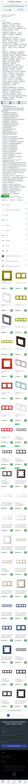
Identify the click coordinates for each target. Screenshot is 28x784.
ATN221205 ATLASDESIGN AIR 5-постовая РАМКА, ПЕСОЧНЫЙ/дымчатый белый (21, 548)
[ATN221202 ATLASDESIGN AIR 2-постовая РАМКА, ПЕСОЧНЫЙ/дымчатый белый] (7, 583)
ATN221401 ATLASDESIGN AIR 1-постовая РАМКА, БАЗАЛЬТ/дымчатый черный (21, 482)
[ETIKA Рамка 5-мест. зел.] (7, 341)
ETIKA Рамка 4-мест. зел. (20, 326)
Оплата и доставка (6, 756)
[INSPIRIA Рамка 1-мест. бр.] (21, 341)
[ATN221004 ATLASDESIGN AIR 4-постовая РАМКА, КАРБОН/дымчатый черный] (7, 671)
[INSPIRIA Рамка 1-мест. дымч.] (7, 319)
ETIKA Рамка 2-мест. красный (5, 393)
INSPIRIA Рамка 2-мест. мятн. (20, 393)
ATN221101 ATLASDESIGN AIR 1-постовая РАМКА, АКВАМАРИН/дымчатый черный (7, 658)
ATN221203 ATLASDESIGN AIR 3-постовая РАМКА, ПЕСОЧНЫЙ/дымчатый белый (21, 570)
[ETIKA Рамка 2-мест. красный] (7, 385)
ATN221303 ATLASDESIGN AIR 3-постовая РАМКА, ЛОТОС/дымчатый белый (7, 526)
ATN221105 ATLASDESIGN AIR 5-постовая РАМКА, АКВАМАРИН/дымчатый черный (7, 614)
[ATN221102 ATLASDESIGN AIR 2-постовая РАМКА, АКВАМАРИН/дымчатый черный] (21, 627)
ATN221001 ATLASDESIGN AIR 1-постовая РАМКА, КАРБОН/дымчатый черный (21, 702)
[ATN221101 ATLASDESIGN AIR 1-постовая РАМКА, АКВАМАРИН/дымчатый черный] (7, 649)
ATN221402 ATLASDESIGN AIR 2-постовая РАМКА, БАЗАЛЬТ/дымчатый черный (5, 483)
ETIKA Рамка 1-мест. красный (5, 371)
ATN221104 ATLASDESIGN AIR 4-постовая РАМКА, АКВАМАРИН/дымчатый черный (21, 614)
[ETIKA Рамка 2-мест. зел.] (21, 275)
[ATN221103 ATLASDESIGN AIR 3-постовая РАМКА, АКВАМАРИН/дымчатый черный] (7, 627)
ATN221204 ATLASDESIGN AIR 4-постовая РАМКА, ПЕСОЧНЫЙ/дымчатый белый (6, 571)
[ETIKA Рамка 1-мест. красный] (7, 363)
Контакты (3, 761)
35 (19, 715)
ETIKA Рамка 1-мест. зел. (6, 282)
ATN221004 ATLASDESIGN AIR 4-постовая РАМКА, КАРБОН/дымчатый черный (5, 681)
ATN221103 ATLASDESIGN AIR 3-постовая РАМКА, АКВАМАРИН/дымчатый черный (7, 636)
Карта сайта (14, 776)
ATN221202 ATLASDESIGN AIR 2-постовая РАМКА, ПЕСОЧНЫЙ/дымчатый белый (7, 592)
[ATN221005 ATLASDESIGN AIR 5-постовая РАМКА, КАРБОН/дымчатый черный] (21, 649)
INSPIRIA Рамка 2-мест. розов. (20, 371)
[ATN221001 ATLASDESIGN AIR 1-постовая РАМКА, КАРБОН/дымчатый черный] (21, 693)
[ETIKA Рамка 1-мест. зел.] (7, 275)
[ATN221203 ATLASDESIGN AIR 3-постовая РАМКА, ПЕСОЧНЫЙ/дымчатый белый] (21, 561)
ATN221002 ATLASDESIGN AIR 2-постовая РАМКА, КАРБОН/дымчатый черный (5, 703)
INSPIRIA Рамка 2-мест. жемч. (20, 415)
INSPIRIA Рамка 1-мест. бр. (21, 348)
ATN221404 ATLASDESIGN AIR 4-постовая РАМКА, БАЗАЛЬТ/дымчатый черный (5, 461)
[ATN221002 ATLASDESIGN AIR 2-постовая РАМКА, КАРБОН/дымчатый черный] (7, 693)
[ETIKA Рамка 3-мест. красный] (7, 407)
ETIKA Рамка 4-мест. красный (5, 437)
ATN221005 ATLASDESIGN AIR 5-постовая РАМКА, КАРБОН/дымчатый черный (19, 659)
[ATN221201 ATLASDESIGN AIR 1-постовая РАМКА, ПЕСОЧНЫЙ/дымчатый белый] (21, 583)
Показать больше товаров (14, 710)
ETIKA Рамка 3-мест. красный (5, 415)
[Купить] (11, 288)
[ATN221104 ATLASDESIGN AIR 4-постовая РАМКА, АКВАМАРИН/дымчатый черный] (21, 605)
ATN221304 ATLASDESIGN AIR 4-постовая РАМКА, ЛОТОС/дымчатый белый (20, 504)
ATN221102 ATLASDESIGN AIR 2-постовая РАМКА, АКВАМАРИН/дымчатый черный (21, 636)
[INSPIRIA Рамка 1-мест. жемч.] (7, 297)
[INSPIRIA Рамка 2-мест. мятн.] (21, 385)
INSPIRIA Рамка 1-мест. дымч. (6, 327)
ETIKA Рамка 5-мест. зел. (6, 348)
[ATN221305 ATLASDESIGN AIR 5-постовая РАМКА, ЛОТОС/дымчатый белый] (7, 495)
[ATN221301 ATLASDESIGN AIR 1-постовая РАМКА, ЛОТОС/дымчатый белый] (7, 539)
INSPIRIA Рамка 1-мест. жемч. (6, 305)
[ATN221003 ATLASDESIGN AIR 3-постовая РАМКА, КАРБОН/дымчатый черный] (21, 671)
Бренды (3, 752)
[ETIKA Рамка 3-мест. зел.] (21, 297)
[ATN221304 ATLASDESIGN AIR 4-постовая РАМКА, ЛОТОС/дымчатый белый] (21, 495)
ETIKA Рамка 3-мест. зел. (20, 304)
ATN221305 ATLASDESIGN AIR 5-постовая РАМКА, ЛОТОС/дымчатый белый (7, 504)
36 (22, 715)
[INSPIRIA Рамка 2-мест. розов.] (21, 363)
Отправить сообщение (14, 746)
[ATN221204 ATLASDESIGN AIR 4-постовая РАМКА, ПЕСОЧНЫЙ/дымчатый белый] (7, 561)
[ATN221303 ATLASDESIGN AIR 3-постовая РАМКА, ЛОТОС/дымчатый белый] (7, 517)
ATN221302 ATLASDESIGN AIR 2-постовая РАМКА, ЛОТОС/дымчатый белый (21, 526)
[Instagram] (14, 774)
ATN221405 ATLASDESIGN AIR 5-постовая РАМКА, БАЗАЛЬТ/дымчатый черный (19, 439)
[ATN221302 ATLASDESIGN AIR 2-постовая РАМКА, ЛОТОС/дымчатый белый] (21, 517)
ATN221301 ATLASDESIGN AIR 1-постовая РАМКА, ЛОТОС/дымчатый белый (7, 548)
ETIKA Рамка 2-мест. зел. (20, 282)
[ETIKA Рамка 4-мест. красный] (7, 429)
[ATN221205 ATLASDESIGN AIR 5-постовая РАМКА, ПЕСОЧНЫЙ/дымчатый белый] (21, 539)
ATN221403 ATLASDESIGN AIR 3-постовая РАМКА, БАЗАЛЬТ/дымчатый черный (19, 461)
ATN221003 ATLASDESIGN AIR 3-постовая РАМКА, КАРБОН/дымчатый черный (19, 681)
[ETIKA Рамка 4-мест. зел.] (21, 319)
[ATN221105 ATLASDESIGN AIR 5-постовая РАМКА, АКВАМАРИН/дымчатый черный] (7, 605)
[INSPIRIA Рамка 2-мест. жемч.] (21, 407)
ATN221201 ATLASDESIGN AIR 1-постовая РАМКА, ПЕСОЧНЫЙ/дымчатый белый (21, 592)
